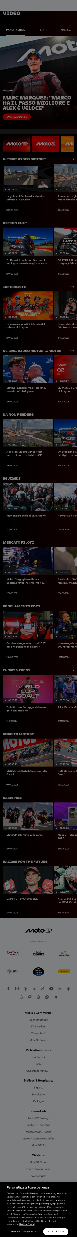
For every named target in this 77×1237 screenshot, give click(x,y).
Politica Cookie (27, 1224)
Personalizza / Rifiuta (24, 1232)
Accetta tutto (56, 1232)
